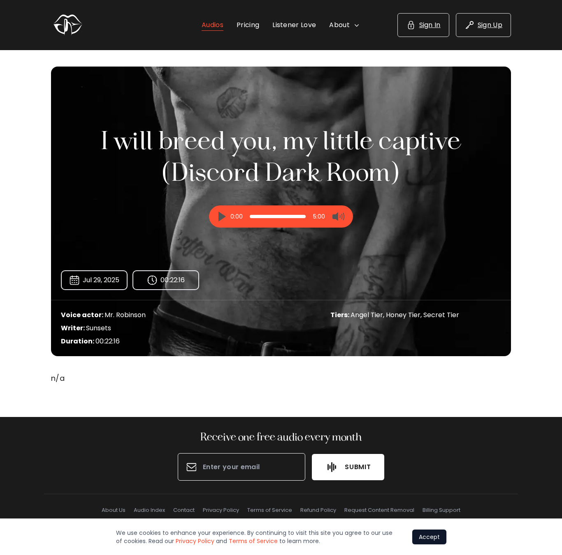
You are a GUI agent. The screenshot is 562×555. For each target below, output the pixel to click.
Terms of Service (269, 510)
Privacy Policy (221, 510)
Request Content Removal (379, 510)
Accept (429, 537)
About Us (113, 510)
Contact (184, 510)
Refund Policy (318, 510)
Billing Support (441, 510)
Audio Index (149, 510)
